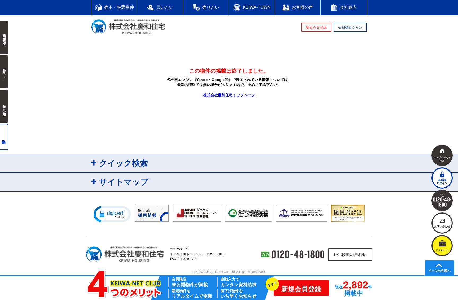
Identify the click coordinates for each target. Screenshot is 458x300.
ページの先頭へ (439, 271)
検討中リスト (4, 71)
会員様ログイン (350, 27)
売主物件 (4, 137)
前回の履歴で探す (4, 37)
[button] (112, 214)
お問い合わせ (354, 254)
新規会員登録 (316, 27)
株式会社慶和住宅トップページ (229, 95)
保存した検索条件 (4, 106)
